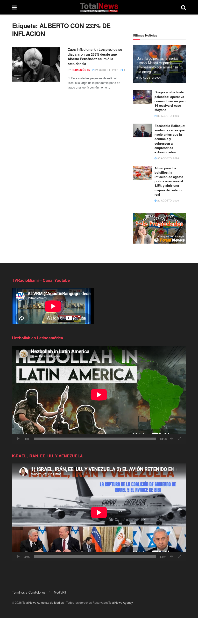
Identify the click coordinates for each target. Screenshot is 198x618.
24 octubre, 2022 (106, 70)
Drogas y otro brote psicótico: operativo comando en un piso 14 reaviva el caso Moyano (170, 101)
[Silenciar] (171, 438)
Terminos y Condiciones (29, 592)
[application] (99, 395)
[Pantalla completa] (179, 438)
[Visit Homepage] (99, 7)
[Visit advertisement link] (159, 228)
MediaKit (60, 592)
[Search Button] (183, 7)
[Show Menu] (14, 7)
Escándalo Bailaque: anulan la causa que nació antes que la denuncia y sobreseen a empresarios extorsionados (170, 138)
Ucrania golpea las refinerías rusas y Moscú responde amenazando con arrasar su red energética (157, 65)
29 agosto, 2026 (168, 200)
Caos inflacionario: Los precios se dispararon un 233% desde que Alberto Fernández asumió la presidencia (95, 56)
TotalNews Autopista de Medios (43, 602)
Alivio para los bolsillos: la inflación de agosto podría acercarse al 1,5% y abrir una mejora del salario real (169, 181)
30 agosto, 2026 (150, 77)
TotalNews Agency (120, 602)
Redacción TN (81, 70)
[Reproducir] (18, 438)
